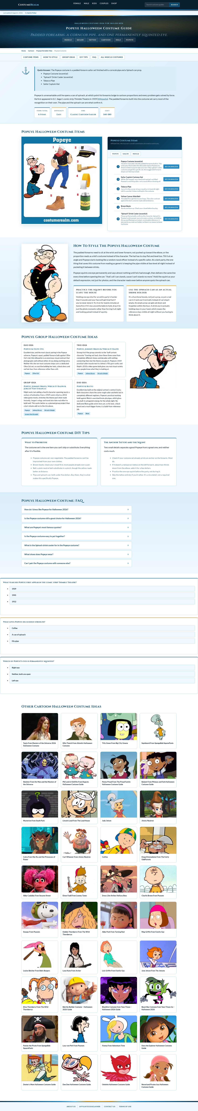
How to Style (50, 57)
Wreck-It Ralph (103, 373)
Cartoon (106, 40)
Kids (94, 3)
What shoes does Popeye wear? (76, 554)
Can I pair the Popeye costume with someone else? (76, 563)
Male (86, 3)
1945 (14, 595)
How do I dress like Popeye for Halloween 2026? (76, 509)
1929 (14, 588)
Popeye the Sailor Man (44, 51)
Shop (114, 3)
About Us (71, 1106)
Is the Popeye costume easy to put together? (76, 536)
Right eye (16, 667)
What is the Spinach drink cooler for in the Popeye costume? (76, 545)
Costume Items (31, 57)
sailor (80, 40)
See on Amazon (171, 166)
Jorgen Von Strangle (31, 414)
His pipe (15, 641)
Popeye (129, 40)
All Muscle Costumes (112, 57)
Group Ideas (68, 57)
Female (77, 3)
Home (23, 51)
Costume (28, 4)
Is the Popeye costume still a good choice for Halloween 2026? (76, 518)
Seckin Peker (32, 13)
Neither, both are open (21, 674)
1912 (14, 601)
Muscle (68, 40)
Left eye (15, 680)
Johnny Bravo (90, 373)
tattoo (92, 40)
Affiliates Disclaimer (89, 1106)
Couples (104, 3)
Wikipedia (102, 99)
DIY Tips (84, 57)
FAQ (94, 57)
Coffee (14, 628)
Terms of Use (125, 1106)
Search (174, 5)
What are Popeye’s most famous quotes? (76, 527)
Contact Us (109, 1106)
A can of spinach (19, 634)
